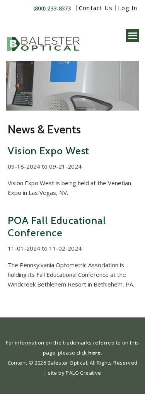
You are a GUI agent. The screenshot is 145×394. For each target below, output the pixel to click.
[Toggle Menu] (132, 35)
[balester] (44, 40)
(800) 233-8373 (52, 8)
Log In (127, 8)
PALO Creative (83, 372)
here (94, 352)
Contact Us (96, 8)
